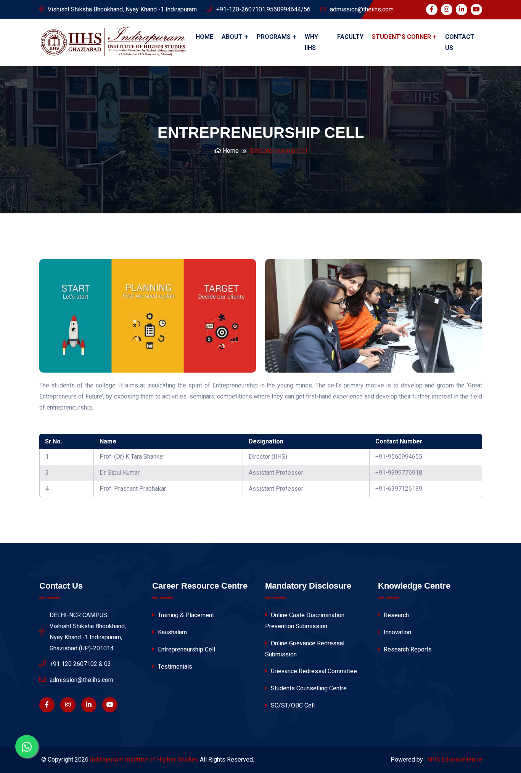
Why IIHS (311, 42)
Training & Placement (185, 615)
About (232, 36)
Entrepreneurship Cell (185, 649)
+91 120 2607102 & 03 (80, 663)
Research (395, 615)
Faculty (350, 36)
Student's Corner (401, 36)
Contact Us (459, 42)
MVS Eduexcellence (454, 759)
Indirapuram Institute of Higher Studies (144, 759)
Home (204, 36)
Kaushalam (171, 632)
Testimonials (174, 666)
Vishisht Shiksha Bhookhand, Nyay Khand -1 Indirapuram (122, 9)
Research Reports (407, 649)
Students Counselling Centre (308, 688)
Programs (274, 36)
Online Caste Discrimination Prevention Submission (304, 620)
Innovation (396, 632)
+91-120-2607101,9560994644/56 (263, 9)
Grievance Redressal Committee (313, 671)
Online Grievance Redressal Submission (304, 649)
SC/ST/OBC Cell (292, 705)
